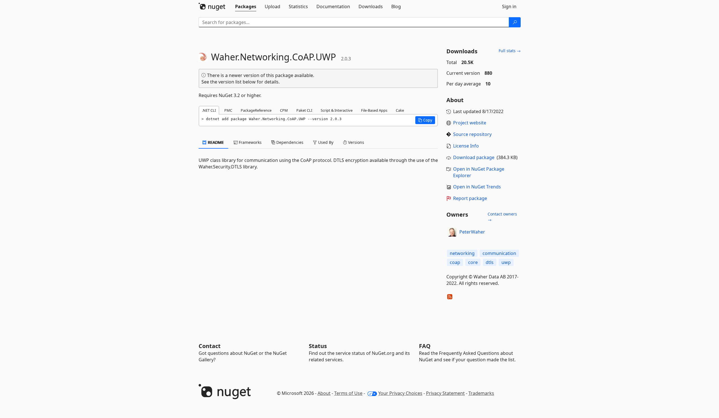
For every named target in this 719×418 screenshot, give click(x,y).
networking (462, 253)
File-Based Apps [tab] (374, 110)
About (324, 393)
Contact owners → (502, 216)
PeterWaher (472, 232)
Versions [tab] (355, 142)
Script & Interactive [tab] (337, 110)
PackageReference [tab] (256, 110)
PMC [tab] (228, 110)
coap (455, 262)
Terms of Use (348, 393)
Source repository (472, 134)
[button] (425, 120)
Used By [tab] (325, 142)
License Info (466, 146)
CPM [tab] (284, 110)
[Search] (515, 22)
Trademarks (481, 393)
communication (499, 253)
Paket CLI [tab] (304, 110)
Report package (470, 198)
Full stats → (510, 50)
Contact (210, 346)
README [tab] (215, 142)
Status (318, 346)
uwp (506, 262)
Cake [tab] (400, 110)
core (473, 262)
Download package (473, 157)
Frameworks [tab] (250, 142)
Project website (469, 123)
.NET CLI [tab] (209, 110)
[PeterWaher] (452, 232)
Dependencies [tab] (289, 142)
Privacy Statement (445, 393)
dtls (490, 262)
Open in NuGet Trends (477, 187)
